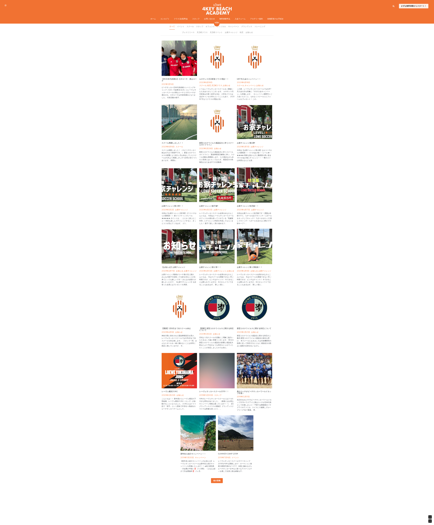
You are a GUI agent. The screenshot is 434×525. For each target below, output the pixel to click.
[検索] (393, 6)
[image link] (217, 9)
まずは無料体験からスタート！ (413, 6)
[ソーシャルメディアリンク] (5, 5)
